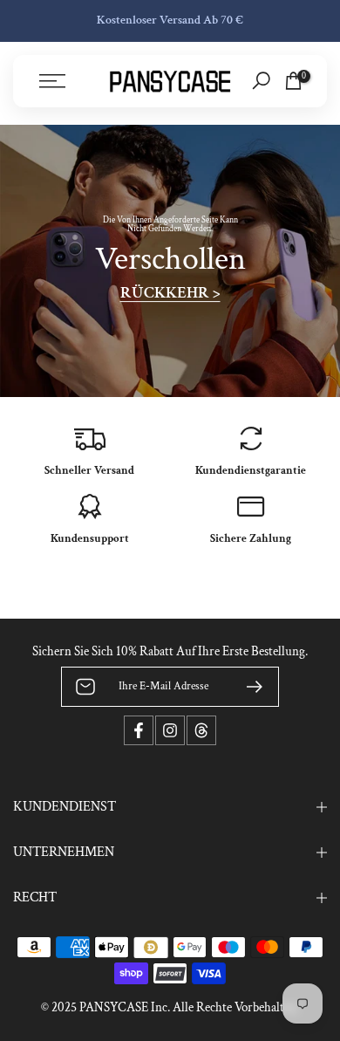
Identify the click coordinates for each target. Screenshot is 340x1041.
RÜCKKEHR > (170, 293)
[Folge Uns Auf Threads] (201, 730)
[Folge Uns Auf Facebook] (138, 730)
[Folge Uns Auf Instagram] (170, 730)
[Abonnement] (247, 686)
